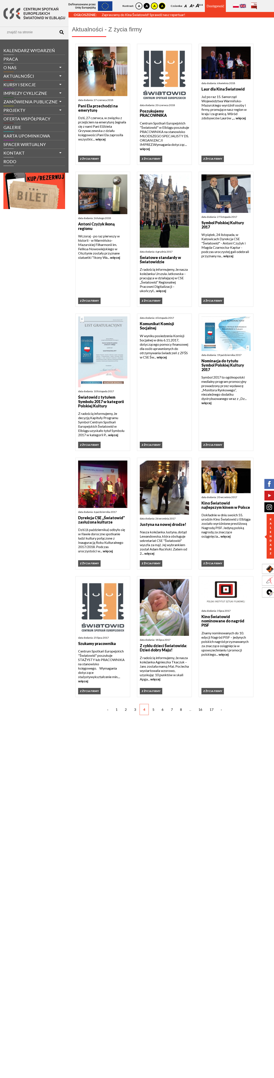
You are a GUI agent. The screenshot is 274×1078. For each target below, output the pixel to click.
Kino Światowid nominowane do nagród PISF (222, 620)
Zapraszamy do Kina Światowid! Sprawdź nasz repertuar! (143, 15)
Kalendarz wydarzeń (29, 50)
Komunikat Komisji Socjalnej (157, 326)
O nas (9, 67)
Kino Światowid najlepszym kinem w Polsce (225, 505)
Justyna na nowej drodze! (163, 524)
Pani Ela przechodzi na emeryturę (98, 108)
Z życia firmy (15, 169)
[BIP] (254, 4)
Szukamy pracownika (97, 643)
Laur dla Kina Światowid (223, 89)
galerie (12, 127)
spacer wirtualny (24, 144)
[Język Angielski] (243, 6)
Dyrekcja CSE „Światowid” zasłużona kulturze (101, 520)
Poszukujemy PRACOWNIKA (153, 113)
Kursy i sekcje (19, 84)
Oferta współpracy (26, 118)
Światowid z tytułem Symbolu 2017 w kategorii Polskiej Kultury (101, 401)
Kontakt (14, 152)
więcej (100, 139)
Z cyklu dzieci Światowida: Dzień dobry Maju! (163, 648)
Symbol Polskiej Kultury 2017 (222, 225)
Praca (10, 58)
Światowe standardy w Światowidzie (160, 259)
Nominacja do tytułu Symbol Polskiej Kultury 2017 (222, 365)
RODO (9, 161)
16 (200, 709)
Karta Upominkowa (26, 135)
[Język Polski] (236, 6)
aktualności (18, 76)
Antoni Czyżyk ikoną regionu (96, 226)
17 (211, 709)
